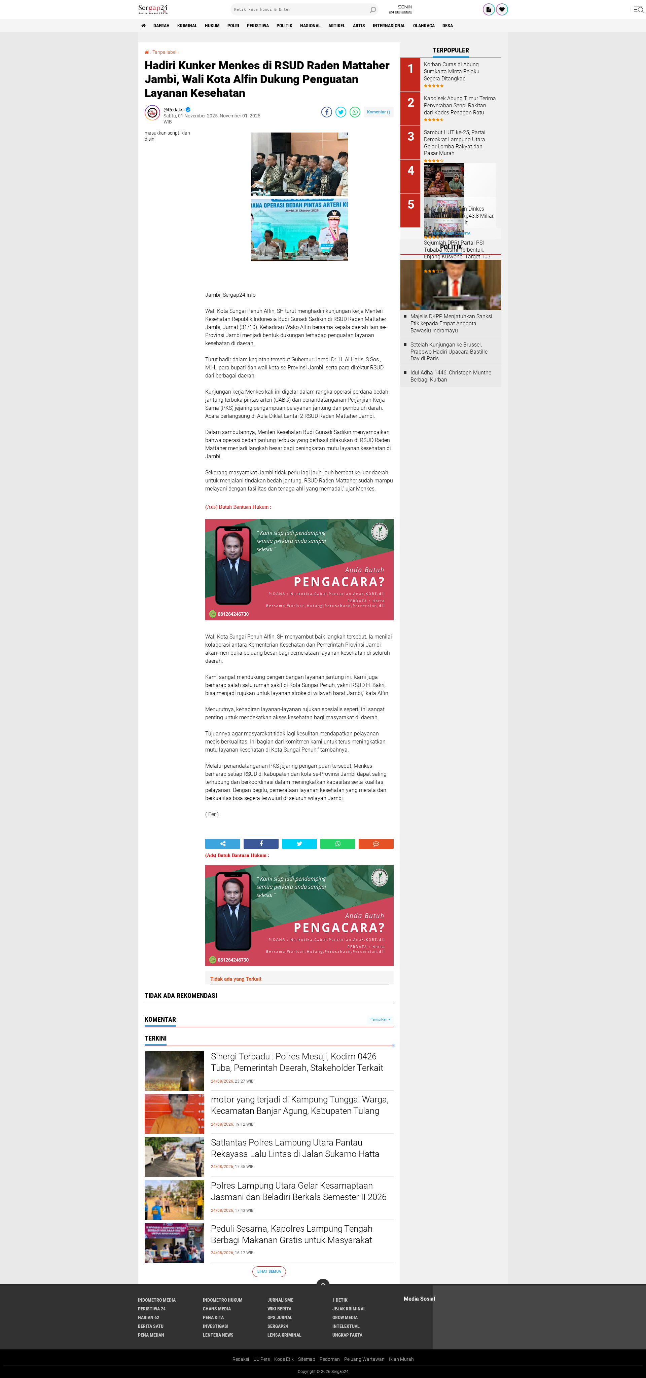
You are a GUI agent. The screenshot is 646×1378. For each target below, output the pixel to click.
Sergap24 (277, 1326)
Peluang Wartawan (364, 1359)
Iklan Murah (401, 1359)
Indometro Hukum (223, 1300)
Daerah (161, 25)
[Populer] (502, 9)
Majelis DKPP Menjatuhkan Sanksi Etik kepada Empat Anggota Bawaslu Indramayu (451, 323)
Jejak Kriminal (349, 1308)
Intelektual (346, 1326)
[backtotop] (323, 1285)
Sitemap (306, 1359)
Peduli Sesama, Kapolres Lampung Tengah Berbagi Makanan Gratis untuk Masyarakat (291, 1234)
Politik (284, 25)
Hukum (212, 25)
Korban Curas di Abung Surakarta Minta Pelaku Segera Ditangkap (451, 71)
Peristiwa (258, 25)
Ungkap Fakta (347, 1335)
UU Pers (261, 1359)
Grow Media (345, 1317)
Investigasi (215, 1326)
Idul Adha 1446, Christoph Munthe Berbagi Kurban (450, 376)
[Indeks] (488, 9)
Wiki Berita (279, 1308)
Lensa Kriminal (284, 1335)
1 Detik (340, 1300)
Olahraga (424, 25)
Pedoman (330, 1359)
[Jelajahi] (638, 9)
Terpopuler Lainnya (450, 233)
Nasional (310, 25)
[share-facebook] (326, 112)
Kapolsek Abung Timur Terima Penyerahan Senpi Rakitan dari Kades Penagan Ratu (460, 105)
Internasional (389, 25)
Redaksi (240, 1359)
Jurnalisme (280, 1300)
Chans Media (217, 1308)
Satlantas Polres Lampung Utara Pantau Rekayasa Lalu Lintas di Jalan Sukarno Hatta (295, 1148)
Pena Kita (213, 1317)
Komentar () (378, 111)
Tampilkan (379, 1019)
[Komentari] (376, 844)
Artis (359, 25)
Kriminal (187, 25)
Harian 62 (148, 1317)
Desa (447, 25)
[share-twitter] (340, 112)
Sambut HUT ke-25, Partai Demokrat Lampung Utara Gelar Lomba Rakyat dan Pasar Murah (455, 142)
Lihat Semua (269, 1271)
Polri (233, 25)
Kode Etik (284, 1359)
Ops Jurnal (279, 1317)
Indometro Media (157, 1300)
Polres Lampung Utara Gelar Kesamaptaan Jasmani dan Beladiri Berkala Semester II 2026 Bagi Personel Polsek (299, 1197)
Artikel (336, 25)
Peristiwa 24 (152, 1308)
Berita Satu (151, 1326)
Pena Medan (151, 1335)
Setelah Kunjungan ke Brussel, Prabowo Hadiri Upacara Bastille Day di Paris (449, 351)
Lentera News (218, 1335)
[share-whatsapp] (355, 112)
